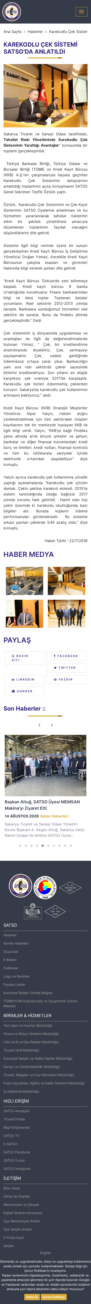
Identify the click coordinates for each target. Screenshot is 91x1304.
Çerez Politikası (54, 1297)
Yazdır (65, 679)
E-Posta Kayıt (14, 1238)
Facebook (67, 656)
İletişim (9, 1246)
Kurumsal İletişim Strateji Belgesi (28, 993)
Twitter (66, 667)
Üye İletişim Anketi (18, 1229)
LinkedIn (25, 679)
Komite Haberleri (16, 943)
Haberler (35, 31)
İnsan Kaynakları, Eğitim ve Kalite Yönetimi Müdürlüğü (44, 1083)
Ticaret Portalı (14, 1119)
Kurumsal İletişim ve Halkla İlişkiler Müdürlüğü (38, 1058)
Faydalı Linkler (14, 984)
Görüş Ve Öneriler (17, 1196)
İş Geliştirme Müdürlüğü (21, 1091)
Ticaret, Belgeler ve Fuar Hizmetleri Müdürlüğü (39, 1075)
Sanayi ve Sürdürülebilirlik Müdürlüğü (32, 1067)
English (45, 1253)
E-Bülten (10, 960)
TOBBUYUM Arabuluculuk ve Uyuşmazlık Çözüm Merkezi (40, 1003)
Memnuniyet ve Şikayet (21, 1205)
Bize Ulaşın (12, 1188)
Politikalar (11, 968)
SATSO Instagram (17, 1169)
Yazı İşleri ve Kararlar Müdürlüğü (28, 1025)
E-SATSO (11, 1144)
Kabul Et (32, 1297)
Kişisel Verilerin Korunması (23, 1213)
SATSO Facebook (17, 1152)
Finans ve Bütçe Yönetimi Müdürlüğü (31, 1034)
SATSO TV (11, 1136)
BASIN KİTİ (20, 658)
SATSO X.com (14, 1160)
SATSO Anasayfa (16, 1111)
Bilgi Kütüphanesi (17, 1127)
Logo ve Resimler (17, 976)
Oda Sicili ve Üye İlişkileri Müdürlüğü (31, 1042)
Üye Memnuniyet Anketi (22, 1221)
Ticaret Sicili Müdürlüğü (21, 1050)
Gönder (24, 691)
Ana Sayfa (12, 31)
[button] (20, 845)
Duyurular (11, 952)
